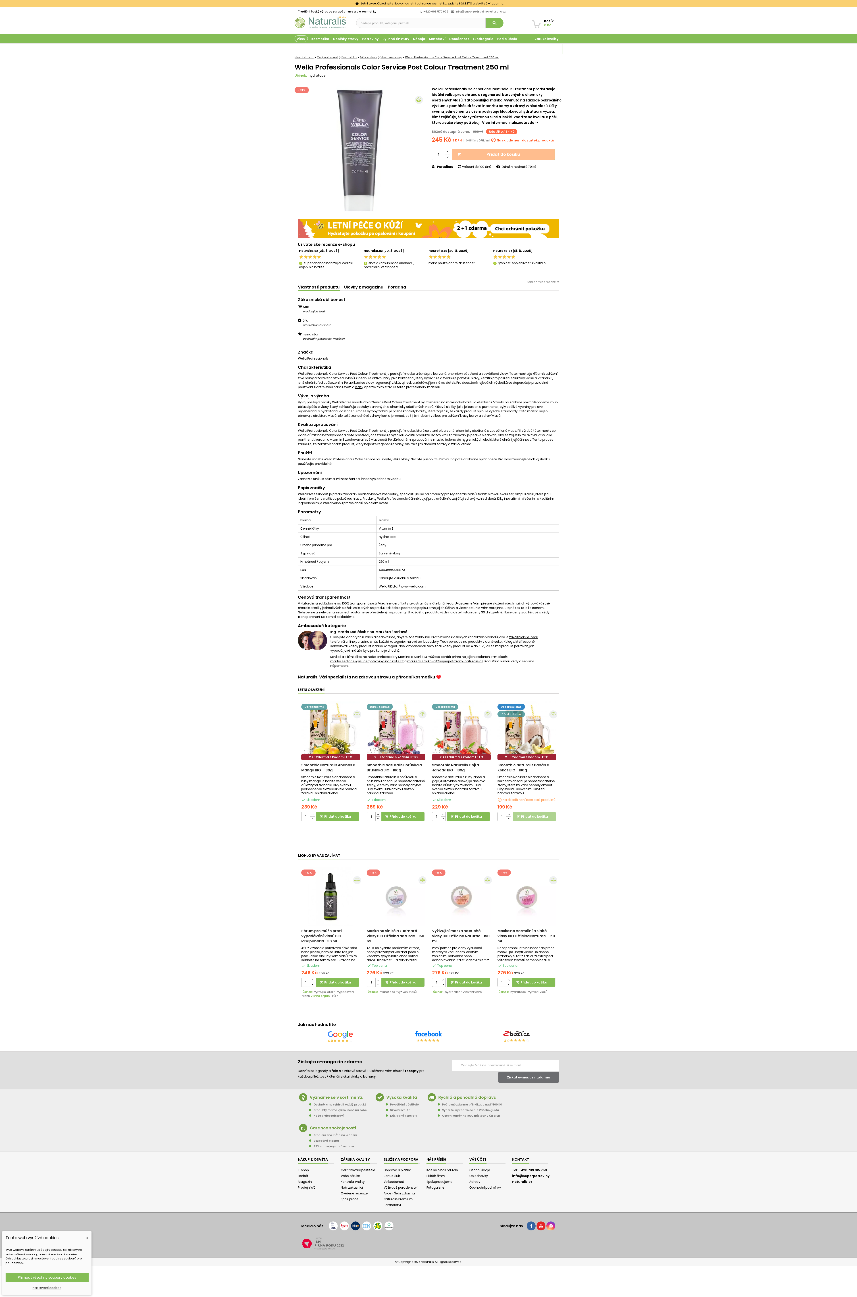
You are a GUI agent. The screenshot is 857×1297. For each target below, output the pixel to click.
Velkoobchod (394, 1181)
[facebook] (531, 1225)
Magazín (551, 48)
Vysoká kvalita (401, 1097)
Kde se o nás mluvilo (442, 1170)
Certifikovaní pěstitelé (358, 1170)
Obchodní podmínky (485, 1187)
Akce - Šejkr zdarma (399, 1193)
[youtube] (541, 1225)
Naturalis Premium (398, 1199)
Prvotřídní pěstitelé (404, 1104)
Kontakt (520, 1159)
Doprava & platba (397, 1170)
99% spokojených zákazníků (334, 1146)
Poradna (397, 287)
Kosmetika (320, 39)
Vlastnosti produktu (319, 287)
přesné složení (492, 603)
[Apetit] (344, 1225)
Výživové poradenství (400, 1187)
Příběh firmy (435, 1176)
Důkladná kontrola (403, 1116)
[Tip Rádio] (377, 1225)
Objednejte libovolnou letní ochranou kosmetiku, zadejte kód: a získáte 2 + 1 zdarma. (432, 3)
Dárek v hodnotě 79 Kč (519, 166)
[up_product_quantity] (312, 814)
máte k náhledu (441, 603)
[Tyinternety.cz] (389, 1225)
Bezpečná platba (326, 1141)
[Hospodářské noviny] (366, 1225)
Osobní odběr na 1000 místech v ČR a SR (471, 1116)
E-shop (303, 1170)
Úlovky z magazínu (363, 287)
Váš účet (478, 1159)
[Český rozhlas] (333, 1225)
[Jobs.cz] (355, 1225)
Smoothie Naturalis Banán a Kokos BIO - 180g (523, 767)
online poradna (357, 641)
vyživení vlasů (407, 992)
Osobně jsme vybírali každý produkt (340, 1104)
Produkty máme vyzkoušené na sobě (340, 1110)
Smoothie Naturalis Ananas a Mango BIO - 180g (328, 767)
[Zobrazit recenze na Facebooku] (428, 1034)
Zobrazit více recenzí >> (543, 282)
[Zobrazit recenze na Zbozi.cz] (516, 1034)
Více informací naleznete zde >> (510, 122)
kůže (335, 996)
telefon (336, 641)
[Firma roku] (428, 1243)
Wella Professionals (313, 358)
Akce (301, 38)
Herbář (303, 1176)
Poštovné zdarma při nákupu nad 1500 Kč (472, 1104)
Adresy (474, 1181)
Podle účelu (507, 39)
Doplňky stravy (345, 39)
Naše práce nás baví (329, 1116)
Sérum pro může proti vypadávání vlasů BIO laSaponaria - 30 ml (321, 936)
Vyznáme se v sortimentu (337, 1097)
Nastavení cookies (47, 1288)
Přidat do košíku (488, 154)
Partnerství (392, 1205)
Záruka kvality (547, 39)
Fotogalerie (435, 1187)
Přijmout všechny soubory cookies (47, 1277)
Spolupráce (349, 1199)
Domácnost (459, 39)
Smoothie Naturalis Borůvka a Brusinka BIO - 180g (394, 767)
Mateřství (437, 39)
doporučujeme (511, 707)
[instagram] (550, 1225)
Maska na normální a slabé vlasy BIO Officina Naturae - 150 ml (526, 936)
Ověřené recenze (354, 1193)
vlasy (504, 373)
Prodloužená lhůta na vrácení (335, 1135)
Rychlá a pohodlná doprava (467, 1097)
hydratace (317, 75)
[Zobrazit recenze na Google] (340, 1034)
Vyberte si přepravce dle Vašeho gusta (470, 1110)
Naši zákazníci (352, 1187)
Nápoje (419, 39)
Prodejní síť (306, 1187)
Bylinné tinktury (396, 39)
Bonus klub (392, 1176)
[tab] (319, 287)
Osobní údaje (479, 1170)
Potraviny (370, 39)
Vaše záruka (350, 1176)
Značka (306, 352)
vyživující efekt (324, 992)
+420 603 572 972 (435, 11)
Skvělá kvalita (400, 1110)
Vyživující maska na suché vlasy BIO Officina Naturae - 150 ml (461, 936)
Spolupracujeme (439, 1181)
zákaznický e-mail (523, 637)
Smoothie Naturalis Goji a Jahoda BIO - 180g (455, 767)
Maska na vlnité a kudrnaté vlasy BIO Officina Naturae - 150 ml (395, 936)
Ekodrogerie (483, 39)
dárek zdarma (314, 707)
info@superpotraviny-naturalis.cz (481, 11)
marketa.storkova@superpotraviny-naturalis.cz (445, 661)
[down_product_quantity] (312, 818)
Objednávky (478, 1176)
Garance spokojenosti (333, 1128)
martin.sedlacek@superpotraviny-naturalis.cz (367, 661)
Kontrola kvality (353, 1181)
